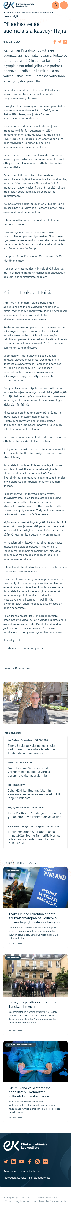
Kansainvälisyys (18, 826)
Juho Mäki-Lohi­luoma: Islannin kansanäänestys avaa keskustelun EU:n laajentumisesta (35, 794)
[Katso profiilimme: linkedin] (14, 1162)
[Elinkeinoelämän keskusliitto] (25, 1145)
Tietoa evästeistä (39, 1177)
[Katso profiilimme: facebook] (29, 1162)
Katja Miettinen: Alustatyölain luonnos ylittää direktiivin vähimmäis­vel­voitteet (35, 815)
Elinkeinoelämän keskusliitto (18, 5)
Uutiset (17, 12)
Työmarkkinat (21, 807)
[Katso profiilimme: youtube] (22, 1162)
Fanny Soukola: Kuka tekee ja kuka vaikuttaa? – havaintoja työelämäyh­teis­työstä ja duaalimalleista (33, 749)
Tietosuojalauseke (14, 1177)
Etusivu (7, 12)
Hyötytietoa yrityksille (21, 1044)
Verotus (13, 762)
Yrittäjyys (37, 826)
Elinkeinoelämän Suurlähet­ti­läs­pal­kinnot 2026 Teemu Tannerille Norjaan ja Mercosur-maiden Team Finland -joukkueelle (35, 837)
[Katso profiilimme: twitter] (6, 1162)
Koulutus (13, 740)
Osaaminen (27, 740)
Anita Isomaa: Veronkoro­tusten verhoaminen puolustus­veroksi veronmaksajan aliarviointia (29, 771)
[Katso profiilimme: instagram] (37, 1162)
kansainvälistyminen (16, 668)
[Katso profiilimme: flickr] (45, 1162)
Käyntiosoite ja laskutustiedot (22, 1171)
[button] (55, 5)
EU (9, 785)
